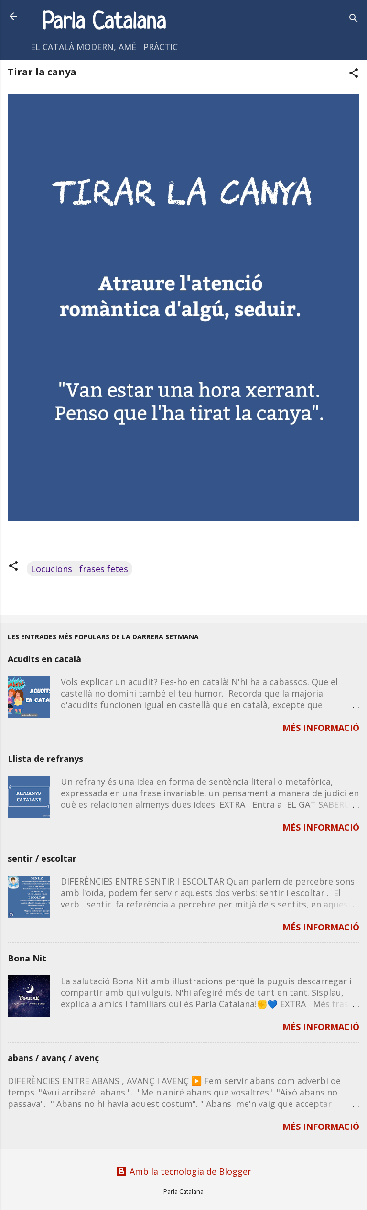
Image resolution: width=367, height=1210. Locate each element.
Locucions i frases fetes (79, 568)
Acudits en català (44, 659)
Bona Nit (27, 958)
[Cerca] (353, 19)
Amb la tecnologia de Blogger (189, 1171)
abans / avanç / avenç (53, 1058)
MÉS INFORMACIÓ (320, 727)
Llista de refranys (45, 758)
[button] (353, 74)
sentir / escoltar (42, 858)
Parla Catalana (104, 22)
